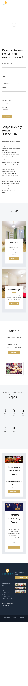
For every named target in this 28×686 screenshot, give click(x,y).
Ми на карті (7, 605)
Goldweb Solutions (18, 619)
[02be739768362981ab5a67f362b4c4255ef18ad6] (14, 456)
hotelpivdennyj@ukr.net (7, 603)
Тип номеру (5, 83)
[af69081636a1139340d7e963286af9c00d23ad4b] (14, 504)
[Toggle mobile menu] (25, 4)
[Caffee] (14, 364)
